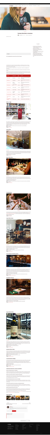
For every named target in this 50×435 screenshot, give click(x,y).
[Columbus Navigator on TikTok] (12, 428)
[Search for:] (25, 420)
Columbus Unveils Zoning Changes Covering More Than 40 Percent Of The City (38, 55)
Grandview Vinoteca (10, 302)
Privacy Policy (41, 433)
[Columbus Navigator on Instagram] (9, 428)
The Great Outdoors (30, 5)
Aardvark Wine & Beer (10, 356)
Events (22, 5)
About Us (37, 426)
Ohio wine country (20, 391)
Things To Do (16, 5)
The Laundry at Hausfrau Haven (12, 275)
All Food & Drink (16, 426)
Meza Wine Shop (9, 82)
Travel (27, 5)
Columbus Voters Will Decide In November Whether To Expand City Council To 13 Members (37, 47)
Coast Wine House (9, 87)
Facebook (19, 120)
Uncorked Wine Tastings (11, 366)
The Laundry (8, 89)
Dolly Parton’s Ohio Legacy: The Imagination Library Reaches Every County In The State (37, 49)
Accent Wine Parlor (9, 94)
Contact (37, 430)
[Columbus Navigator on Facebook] (8, 428)
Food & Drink (20, 5)
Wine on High (10, 127)
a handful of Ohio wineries (11, 392)
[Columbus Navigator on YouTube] (10, 428)
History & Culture (34, 5)
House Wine (8, 80)
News (24, 5)
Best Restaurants (17, 425)
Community (39, 5)
